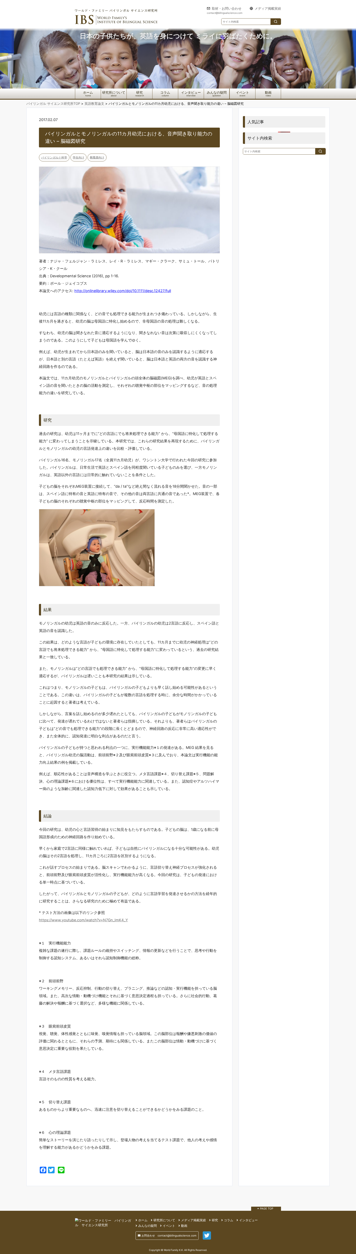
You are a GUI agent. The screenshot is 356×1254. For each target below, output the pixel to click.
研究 (139, 92)
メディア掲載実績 (268, 8)
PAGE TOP (266, 1208)
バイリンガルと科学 (54, 157)
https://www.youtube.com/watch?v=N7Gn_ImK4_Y (83, 920)
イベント (242, 92)
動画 (268, 92)
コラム (165, 92)
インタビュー (191, 92)
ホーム (88, 92)
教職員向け (97, 157)
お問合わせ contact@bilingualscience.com (169, 1235)
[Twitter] (207, 1238)
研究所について (113, 92)
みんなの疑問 (217, 92)
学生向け (78, 157)
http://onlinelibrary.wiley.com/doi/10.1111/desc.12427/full (122, 291)
